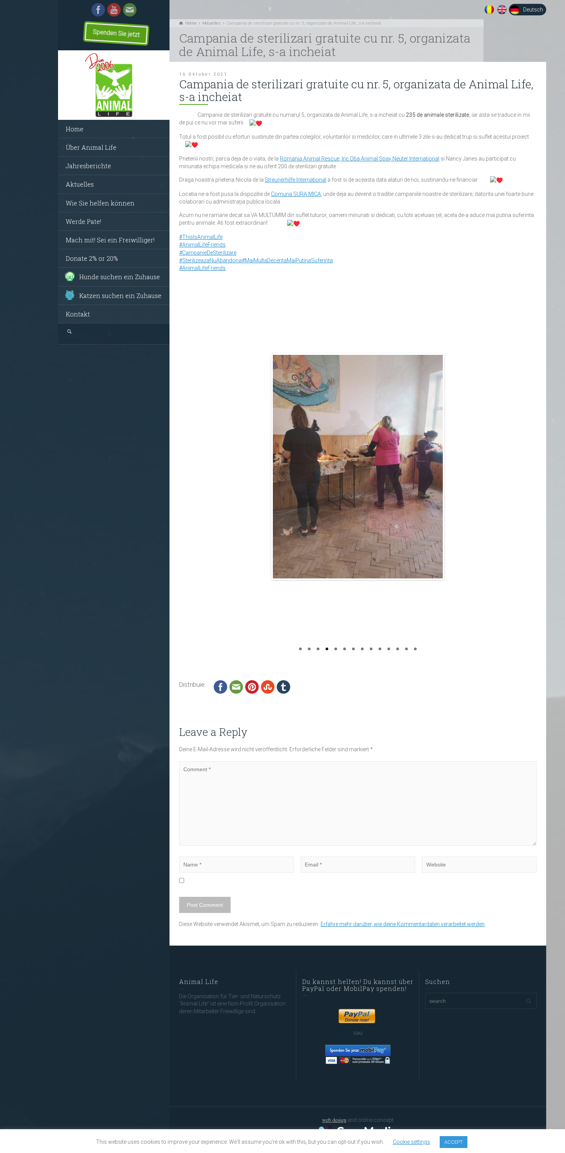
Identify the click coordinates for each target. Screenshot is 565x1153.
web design (334, 1119)
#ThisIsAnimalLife (201, 237)
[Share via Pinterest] (252, 687)
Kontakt (78, 314)
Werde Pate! (83, 221)
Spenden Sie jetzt (111, 33)
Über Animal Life (91, 147)
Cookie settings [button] (411, 1142)
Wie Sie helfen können (100, 203)
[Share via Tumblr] (283, 687)
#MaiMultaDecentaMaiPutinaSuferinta (287, 260)
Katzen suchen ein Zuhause (120, 296)
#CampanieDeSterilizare (207, 253)
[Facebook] (98, 9)
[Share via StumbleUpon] (267, 687)
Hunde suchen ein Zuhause (119, 277)
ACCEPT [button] (453, 1142)
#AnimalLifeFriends (202, 245)
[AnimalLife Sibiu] (114, 85)
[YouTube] (114, 9)
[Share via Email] (236, 687)
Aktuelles (80, 184)
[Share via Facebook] (220, 687)
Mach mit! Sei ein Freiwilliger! (110, 240)
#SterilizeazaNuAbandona (210, 260)
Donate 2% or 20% (92, 258)
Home (74, 129)
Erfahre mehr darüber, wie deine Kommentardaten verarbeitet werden (403, 924)
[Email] (129, 9)
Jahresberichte (88, 166)
